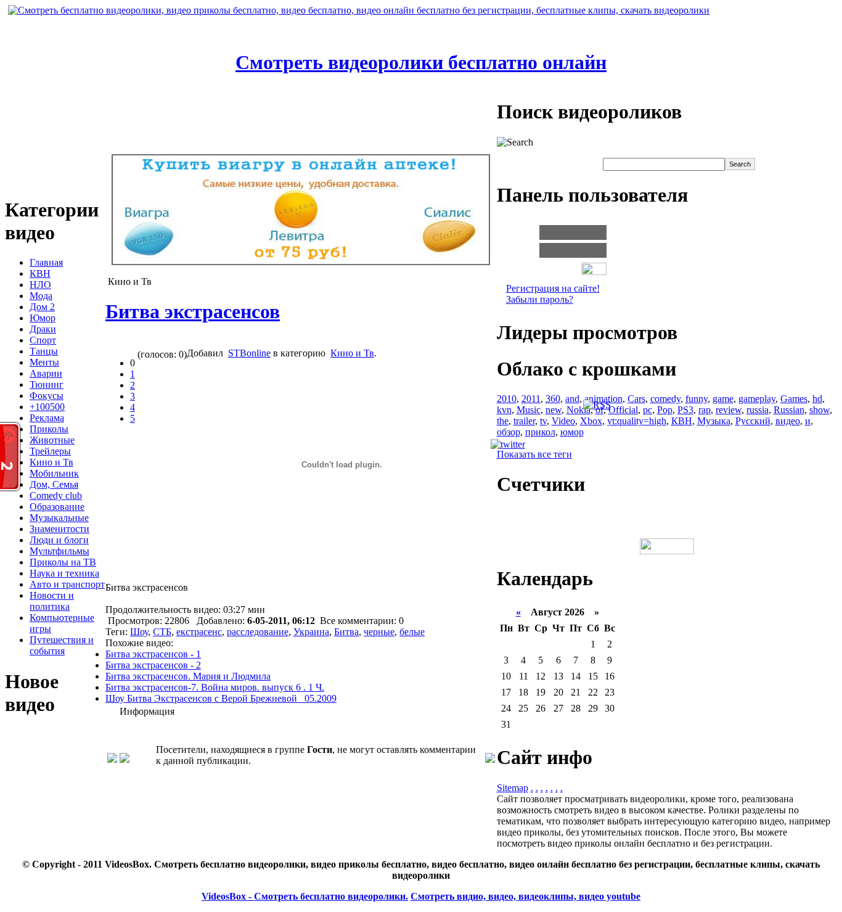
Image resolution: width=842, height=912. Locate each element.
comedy (665, 398)
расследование (257, 631)
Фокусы (46, 395)
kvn (504, 410)
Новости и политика (52, 601)
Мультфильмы (59, 551)
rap (704, 410)
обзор (508, 432)
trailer (524, 421)
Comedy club (56, 495)
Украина (311, 631)
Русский (752, 421)
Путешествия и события (62, 645)
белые (412, 631)
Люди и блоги (59, 540)
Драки (43, 329)
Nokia (578, 410)
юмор (572, 432)
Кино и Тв (51, 462)
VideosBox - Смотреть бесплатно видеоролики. (305, 896)
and (572, 398)
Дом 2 (42, 307)
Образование (57, 506)
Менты (44, 362)
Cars (636, 398)
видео (787, 421)
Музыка (713, 421)
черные (379, 631)
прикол (540, 432)
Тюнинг (46, 384)
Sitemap (512, 788)
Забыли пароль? (539, 299)
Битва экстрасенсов (192, 311)
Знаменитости (59, 529)
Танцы (44, 351)
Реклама (47, 418)
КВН (40, 273)
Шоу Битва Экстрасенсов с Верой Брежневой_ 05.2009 (221, 698)
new (554, 410)
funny (696, 398)
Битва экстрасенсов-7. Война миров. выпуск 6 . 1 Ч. (214, 687)
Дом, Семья (54, 484)
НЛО (40, 284)
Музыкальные (59, 517)
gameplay (756, 398)
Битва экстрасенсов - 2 (153, 665)
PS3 (685, 410)
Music (529, 410)
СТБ (162, 631)
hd (817, 398)
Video (563, 421)
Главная (46, 262)
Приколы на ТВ (63, 562)
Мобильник (54, 473)
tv (543, 421)
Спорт (43, 340)
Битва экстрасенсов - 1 (153, 654)
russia (757, 410)
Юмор (42, 318)
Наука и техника (64, 573)
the (503, 421)
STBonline (249, 353)
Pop (664, 410)
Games (793, 398)
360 (553, 398)
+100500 (47, 406)
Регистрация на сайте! (553, 288)
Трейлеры (50, 451)
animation (603, 398)
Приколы (49, 429)
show (819, 410)
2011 (531, 398)
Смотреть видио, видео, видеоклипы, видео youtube (525, 896)
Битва (346, 631)
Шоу (139, 631)
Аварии (46, 373)
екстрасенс (199, 631)
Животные (52, 440)
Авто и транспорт (67, 584)
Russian (789, 410)
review (729, 410)
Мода (41, 295)
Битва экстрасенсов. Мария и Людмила (188, 676)
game (723, 398)
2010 (507, 398)
